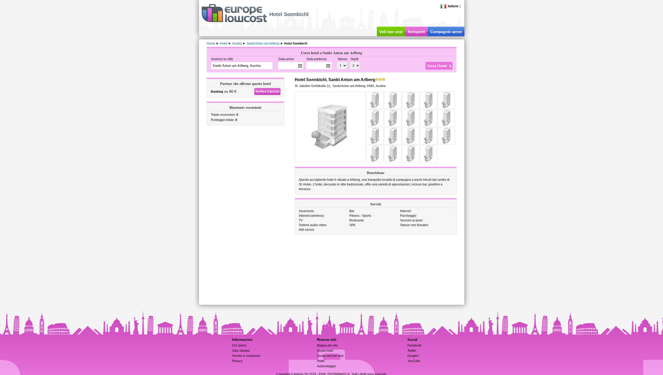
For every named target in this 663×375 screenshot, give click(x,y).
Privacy (237, 361)
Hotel (321, 361)
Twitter (411, 350)
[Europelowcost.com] (234, 21)
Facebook (414, 345)
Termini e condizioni (246, 356)
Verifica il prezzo (267, 91)
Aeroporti (416, 32)
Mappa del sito (327, 345)
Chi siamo (239, 345)
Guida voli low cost (330, 356)
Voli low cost (390, 32)
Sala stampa (241, 350)
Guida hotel (325, 350)
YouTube (413, 361)
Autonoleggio (326, 366)
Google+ (413, 356)
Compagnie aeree (446, 32)
